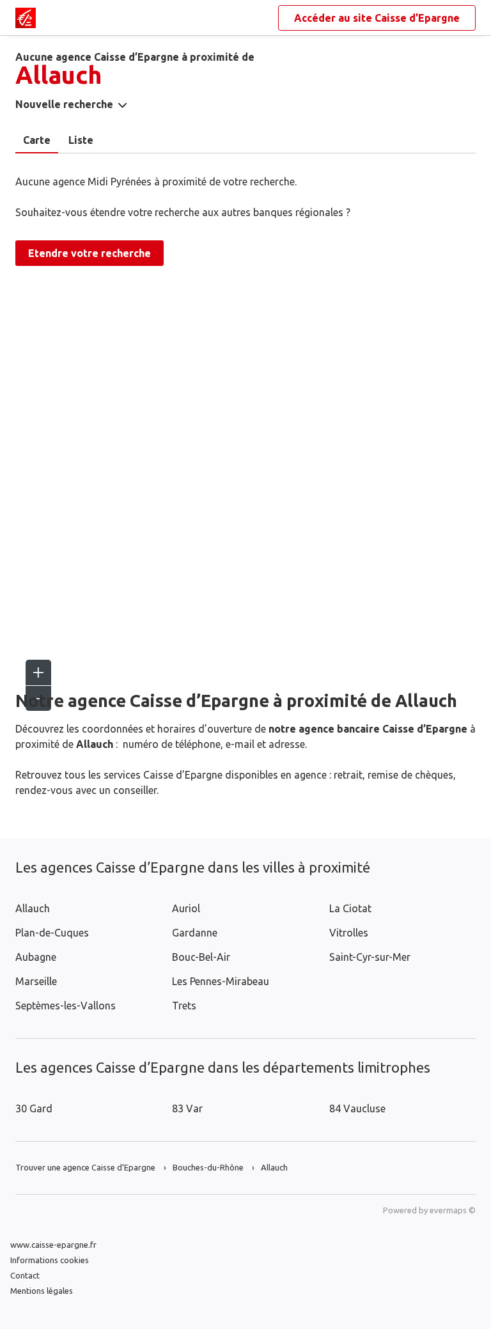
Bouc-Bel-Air (201, 957)
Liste (80, 140)
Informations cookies (49, 1259)
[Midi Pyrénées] (25, 18)
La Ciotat (350, 908)
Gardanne (194, 932)
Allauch (32, 908)
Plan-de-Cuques (52, 932)
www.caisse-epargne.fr (53, 1244)
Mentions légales (41, 1290)
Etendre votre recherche (89, 253)
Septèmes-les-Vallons (65, 1005)
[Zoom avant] (38, 672)
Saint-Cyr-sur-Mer (369, 957)
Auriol (186, 908)
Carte (37, 140)
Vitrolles (348, 932)
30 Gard (33, 1108)
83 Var (187, 1108)
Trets (184, 1005)
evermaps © (453, 1210)
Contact (25, 1275)
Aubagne (35, 957)
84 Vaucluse (357, 1108)
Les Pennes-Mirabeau (220, 981)
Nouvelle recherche (64, 104)
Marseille (36, 981)
